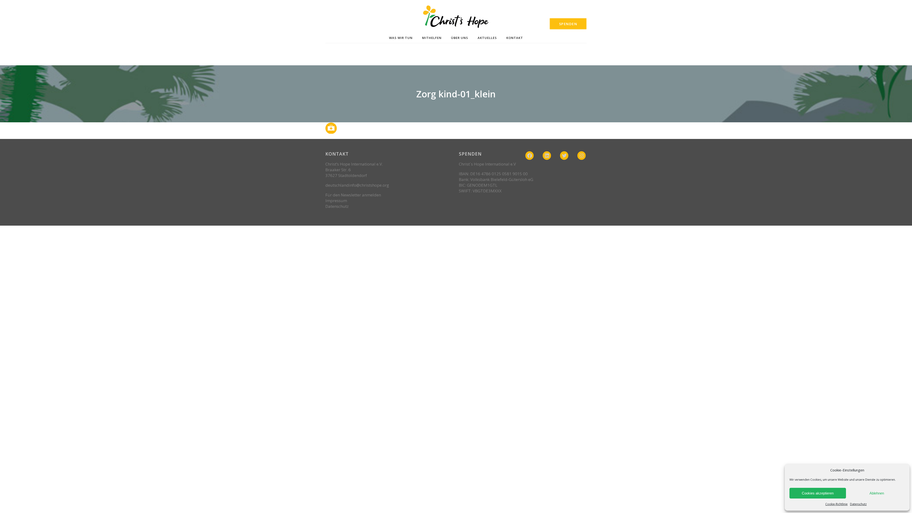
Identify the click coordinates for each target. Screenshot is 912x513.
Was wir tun (401, 38)
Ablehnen (876, 493)
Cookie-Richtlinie (836, 504)
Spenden (568, 23)
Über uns (459, 38)
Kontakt (514, 38)
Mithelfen (432, 38)
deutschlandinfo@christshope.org (357, 185)
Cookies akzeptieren (818, 493)
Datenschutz (858, 504)
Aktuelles (487, 38)
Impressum (336, 200)
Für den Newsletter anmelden (353, 195)
